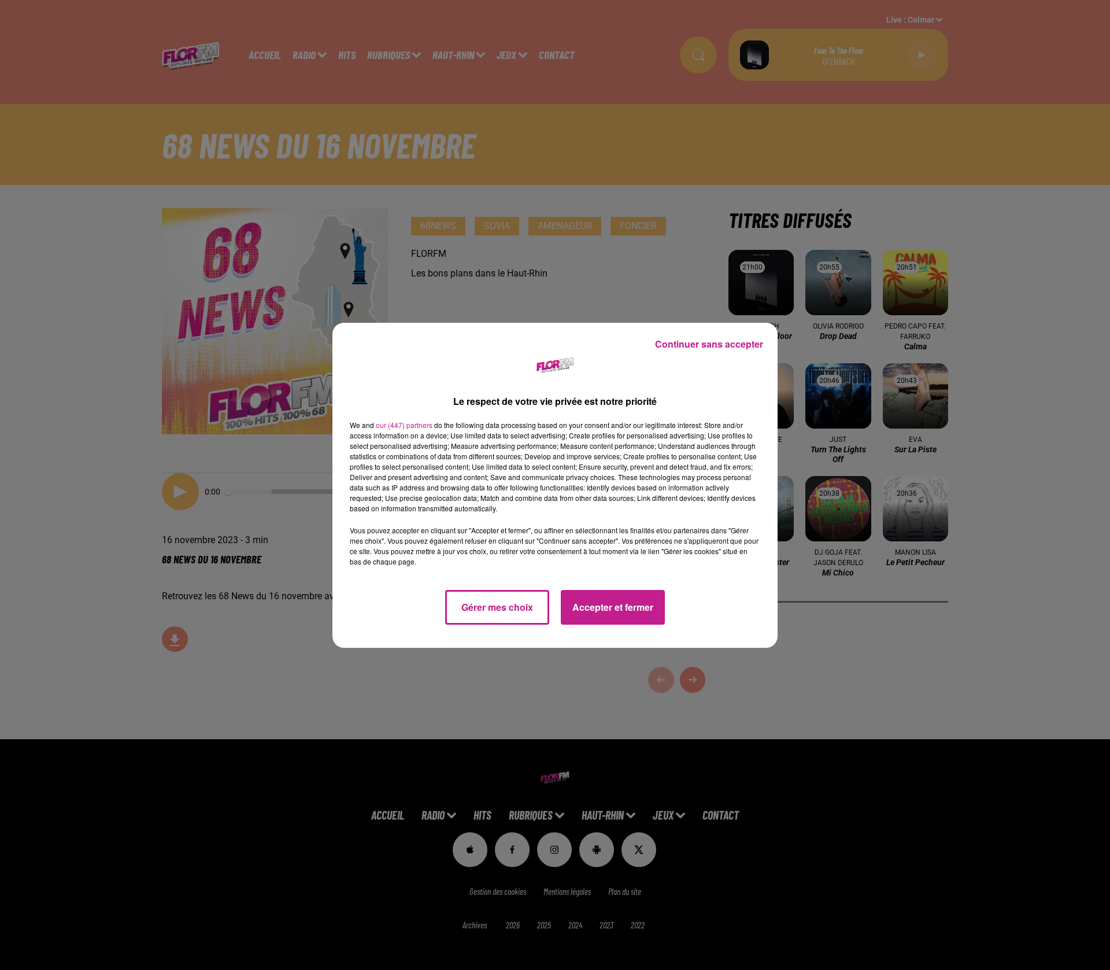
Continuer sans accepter (709, 344)
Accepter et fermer (612, 607)
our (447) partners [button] (404, 425)
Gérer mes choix (497, 607)
